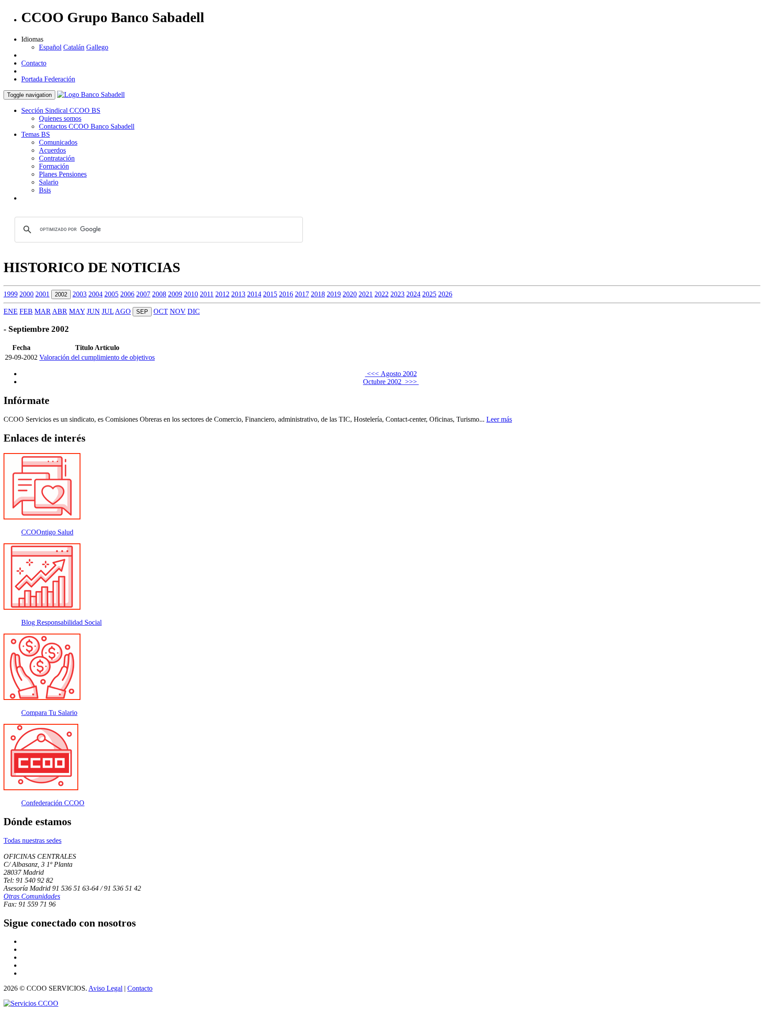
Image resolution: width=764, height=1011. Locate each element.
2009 (175, 294)
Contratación (57, 158)
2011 (207, 294)
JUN (93, 311)
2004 (95, 294)
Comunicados (58, 142)
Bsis (45, 190)
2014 (254, 294)
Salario (48, 182)
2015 (270, 294)
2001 (42, 294)
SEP (142, 311)
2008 (159, 294)
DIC (193, 311)
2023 (397, 294)
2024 (413, 294)
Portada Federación (48, 79)
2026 (445, 294)
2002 (61, 294)
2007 (143, 294)
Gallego (97, 47)
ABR (59, 311)
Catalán (73, 47)
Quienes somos (60, 118)
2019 (334, 294)
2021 (366, 294)
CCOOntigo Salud (47, 532)
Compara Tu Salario (49, 712)
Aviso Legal (105, 988)
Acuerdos (52, 150)
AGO (123, 311)
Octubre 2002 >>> (391, 381)
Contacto (33, 63)
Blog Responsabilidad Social (61, 622)
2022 (381, 294)
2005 (111, 294)
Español (50, 47)
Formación (54, 166)
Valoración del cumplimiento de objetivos (97, 357)
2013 (238, 294)
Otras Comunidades (32, 896)
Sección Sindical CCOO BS (60, 110)
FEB (26, 311)
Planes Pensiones (63, 174)
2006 (127, 294)
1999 (11, 294)
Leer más (499, 419)
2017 (302, 294)
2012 (222, 294)
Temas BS (35, 134)
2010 (191, 294)
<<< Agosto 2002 (391, 373)
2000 (26, 294)
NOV (178, 311)
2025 (429, 294)
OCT (160, 311)
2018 (318, 294)
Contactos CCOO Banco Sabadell (86, 126)
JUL (108, 311)
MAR (42, 311)
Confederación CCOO (52, 803)
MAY (77, 311)
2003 (80, 294)
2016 (286, 294)
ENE (11, 311)
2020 (350, 294)
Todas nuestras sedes (32, 840)
